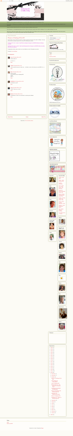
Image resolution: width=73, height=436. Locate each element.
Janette (12, 65)
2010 (52, 372)
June (53, 404)
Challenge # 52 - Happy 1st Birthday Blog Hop (56, 398)
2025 (52, 349)
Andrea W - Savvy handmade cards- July (62, 191)
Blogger (42, 428)
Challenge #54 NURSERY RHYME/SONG (56, 389)
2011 (52, 370)
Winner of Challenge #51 (55, 395)
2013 (52, 367)
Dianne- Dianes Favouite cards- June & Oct (62, 195)
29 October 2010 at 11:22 (17, 65)
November (54, 375)
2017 (52, 361)
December (54, 373)
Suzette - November (61, 183)
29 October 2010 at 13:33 (17, 71)
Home (27, 116)
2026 (52, 347)
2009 (52, 414)
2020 (52, 356)
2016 (52, 363)
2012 (52, 369)
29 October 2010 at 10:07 (17, 57)
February (53, 411)
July (52, 403)
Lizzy (11, 57)
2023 (52, 352)
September (54, 400)
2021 (52, 355)
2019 (52, 358)
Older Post (44, 116)
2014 (52, 366)
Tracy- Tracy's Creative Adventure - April (62, 202)
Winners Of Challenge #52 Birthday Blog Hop (56, 391)
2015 (52, 364)
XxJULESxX (13, 81)
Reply (11, 62)
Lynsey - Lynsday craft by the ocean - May (62, 198)
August (53, 401)
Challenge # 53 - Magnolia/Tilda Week (55, 394)
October (53, 376)
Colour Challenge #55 (55, 383)
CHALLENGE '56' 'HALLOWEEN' (54, 381)
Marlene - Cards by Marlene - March (62, 206)
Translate (58, 39)
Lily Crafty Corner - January (62, 213)
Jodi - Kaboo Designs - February (61, 210)
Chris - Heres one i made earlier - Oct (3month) (61, 187)
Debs (11, 71)
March (53, 409)
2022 (52, 353)
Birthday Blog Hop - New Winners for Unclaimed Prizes (56, 385)
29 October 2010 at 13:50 (19, 81)
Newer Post (10, 116)
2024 (52, 350)
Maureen (12, 93)
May (52, 406)
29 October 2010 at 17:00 (17, 87)
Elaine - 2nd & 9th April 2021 (61, 181)
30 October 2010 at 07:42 (18, 93)
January (53, 412)
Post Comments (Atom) (29, 120)
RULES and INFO (52, 56)
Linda (12, 87)
